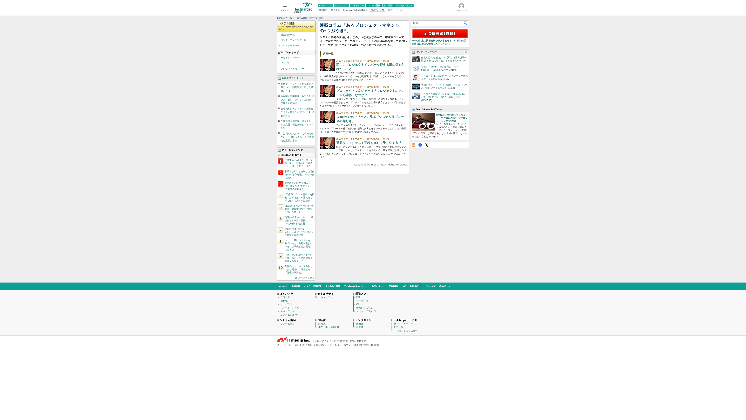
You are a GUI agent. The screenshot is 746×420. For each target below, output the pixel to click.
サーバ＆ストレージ (291, 304)
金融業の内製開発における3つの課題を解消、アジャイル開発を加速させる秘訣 (298, 100)
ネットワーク (288, 311)
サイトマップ (429, 286)
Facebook (420, 145)
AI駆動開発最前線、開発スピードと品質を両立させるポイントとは (297, 125)
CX (358, 304)
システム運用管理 (290, 314)
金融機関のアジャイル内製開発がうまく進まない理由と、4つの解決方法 (298, 112)
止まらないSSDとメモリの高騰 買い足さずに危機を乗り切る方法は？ (299, 258)
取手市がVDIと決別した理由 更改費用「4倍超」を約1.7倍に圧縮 (301, 174)
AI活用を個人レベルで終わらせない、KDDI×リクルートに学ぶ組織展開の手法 (297, 137)
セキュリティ (325, 297)
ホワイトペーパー (290, 45)
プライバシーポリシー (341, 345)
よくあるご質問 (332, 286)
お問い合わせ (378, 286)
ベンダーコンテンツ (426, 52)
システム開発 (295, 26)
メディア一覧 (284, 345)
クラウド (285, 297)
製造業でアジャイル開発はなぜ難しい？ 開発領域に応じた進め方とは (297, 87)
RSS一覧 (285, 63)
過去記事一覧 (288, 34)
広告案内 (307, 345)
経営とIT (323, 323)
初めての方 (444, 286)
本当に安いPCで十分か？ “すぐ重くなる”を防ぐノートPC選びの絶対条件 (300, 186)
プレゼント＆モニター (292, 68)
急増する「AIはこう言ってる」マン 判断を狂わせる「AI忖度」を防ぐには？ (299, 163)
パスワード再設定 (312, 286)
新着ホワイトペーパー (293, 78)
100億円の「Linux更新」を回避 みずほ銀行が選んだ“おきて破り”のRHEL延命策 (300, 197)
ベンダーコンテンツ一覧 (293, 40)
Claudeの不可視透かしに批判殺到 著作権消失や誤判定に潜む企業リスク (299, 209)
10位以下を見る (306, 277)
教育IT (359, 327)
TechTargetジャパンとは (356, 286)
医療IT (359, 323)
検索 (466, 23)
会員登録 (296, 286)
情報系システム (364, 307)
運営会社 (365, 345)
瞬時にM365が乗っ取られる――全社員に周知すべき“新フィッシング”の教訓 (452, 117)
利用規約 (414, 286)
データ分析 (362, 300)
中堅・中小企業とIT (328, 327)
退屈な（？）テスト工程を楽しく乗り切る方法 (369, 142)
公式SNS (297, 345)
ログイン (283, 286)
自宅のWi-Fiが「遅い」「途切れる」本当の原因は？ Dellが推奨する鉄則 (299, 220)
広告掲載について (397, 286)
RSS (413, 145)
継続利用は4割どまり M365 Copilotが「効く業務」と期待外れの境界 (299, 232)
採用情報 (375, 345)
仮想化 (284, 300)
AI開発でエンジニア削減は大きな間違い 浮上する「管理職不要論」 (299, 269)
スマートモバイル (290, 307)
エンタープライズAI (366, 311)
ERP (358, 297)
